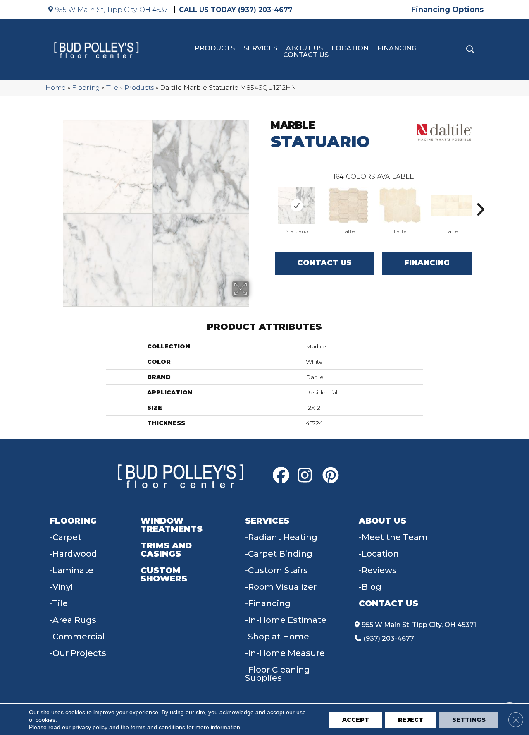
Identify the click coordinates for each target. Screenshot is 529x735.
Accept (355, 719)
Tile (112, 87)
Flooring (86, 87)
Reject (410, 719)
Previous (266, 197)
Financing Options (447, 9)
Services (260, 48)
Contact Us (306, 55)
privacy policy (89, 727)
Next (480, 197)
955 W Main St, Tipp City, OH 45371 (112, 9)
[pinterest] (332, 475)
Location (350, 48)
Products (215, 48)
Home (55, 87)
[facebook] (283, 475)
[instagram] (308, 475)
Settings (469, 719)
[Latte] (348, 205)
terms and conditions (158, 727)
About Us (304, 48)
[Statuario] (296, 205)
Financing (397, 48)
